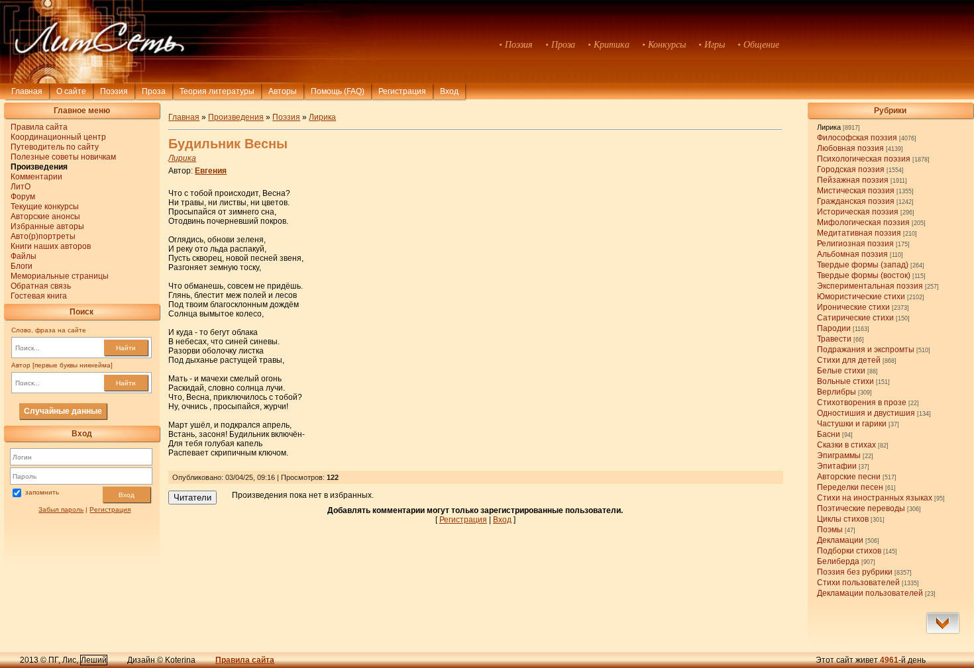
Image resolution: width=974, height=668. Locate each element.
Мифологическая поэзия (863, 222)
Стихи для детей (849, 360)
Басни (828, 434)
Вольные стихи (845, 381)
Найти (126, 348)
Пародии (834, 328)
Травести (834, 339)
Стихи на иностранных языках (874, 497)
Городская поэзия (851, 169)
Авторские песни (849, 476)
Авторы (282, 91)
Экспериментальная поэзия (870, 286)
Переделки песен (850, 487)
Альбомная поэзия (852, 254)
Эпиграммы (839, 455)
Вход (127, 495)
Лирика (829, 127)
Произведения (236, 117)
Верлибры (836, 392)
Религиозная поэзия (855, 243)
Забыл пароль (60, 509)
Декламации (840, 540)
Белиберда (838, 561)
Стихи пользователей (858, 582)
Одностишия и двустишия (866, 413)
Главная (26, 91)
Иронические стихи (853, 307)
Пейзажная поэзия (853, 180)
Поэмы (830, 529)
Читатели (192, 497)
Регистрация (402, 91)
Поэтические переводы (861, 508)
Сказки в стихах (846, 445)
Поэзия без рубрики (855, 572)
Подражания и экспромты (865, 349)
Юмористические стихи (861, 296)
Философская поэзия (857, 137)
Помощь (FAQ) (337, 91)
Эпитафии (837, 466)
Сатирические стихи (855, 317)
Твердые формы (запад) (862, 264)
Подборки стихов (849, 550)
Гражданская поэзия (855, 201)
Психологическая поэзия (863, 159)
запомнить (42, 492)
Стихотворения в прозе (861, 402)
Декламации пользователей (870, 593)
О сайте (71, 91)
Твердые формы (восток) (863, 275)
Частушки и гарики (852, 423)
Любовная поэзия (850, 148)
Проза (154, 91)
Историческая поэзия (857, 211)
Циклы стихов (843, 519)
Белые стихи (841, 370)
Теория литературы (217, 91)
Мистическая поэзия (855, 190)
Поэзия (114, 91)
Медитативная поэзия (859, 233)
